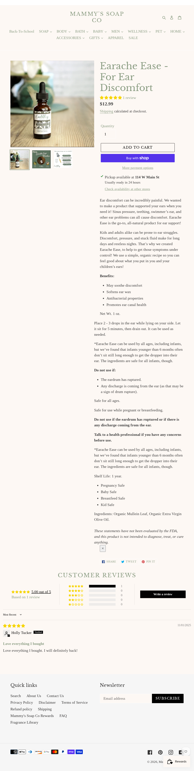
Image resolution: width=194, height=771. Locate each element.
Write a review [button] (162, 594)
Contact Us (55, 696)
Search (15, 696)
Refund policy (21, 709)
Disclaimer (47, 702)
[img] (14, 626)
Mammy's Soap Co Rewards (32, 716)
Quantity (107, 126)
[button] (111, 98)
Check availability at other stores (127, 189)
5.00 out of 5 (41, 592)
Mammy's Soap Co (97, 17)
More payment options (137, 168)
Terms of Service (74, 702)
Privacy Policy (21, 702)
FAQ (63, 716)
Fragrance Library (24, 722)
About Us (34, 696)
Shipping (106, 111)
